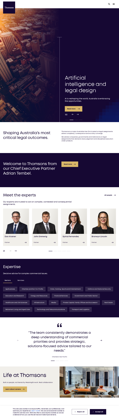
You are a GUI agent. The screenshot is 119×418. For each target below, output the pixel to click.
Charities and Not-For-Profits (32, 289)
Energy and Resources (39, 296)
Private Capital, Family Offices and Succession (80, 303)
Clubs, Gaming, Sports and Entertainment (65, 289)
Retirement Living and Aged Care (17, 309)
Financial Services (61, 296)
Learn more (35, 411)
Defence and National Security (99, 289)
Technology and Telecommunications (51, 309)
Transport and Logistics (80, 309)
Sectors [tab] (8, 280)
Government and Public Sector (86, 296)
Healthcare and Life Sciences (16, 303)
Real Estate (108, 303)
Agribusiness (10, 289)
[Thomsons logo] (9, 8)
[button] (109, 4)
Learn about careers (13, 389)
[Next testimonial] (101, 340)
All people (108, 195)
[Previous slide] (73, 114)
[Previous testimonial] (18, 340)
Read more (56, 109)
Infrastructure (39, 303)
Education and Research (14, 296)
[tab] (67, 120)
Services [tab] (20, 280)
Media (53, 303)
